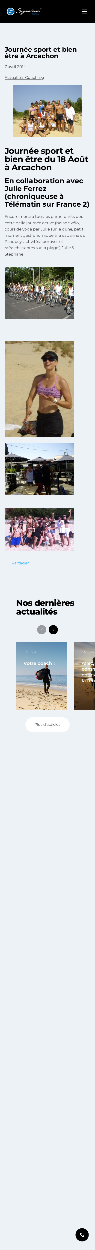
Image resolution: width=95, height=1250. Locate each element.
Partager (20, 563)
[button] (53, 629)
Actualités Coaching (24, 77)
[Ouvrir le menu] (84, 11)
